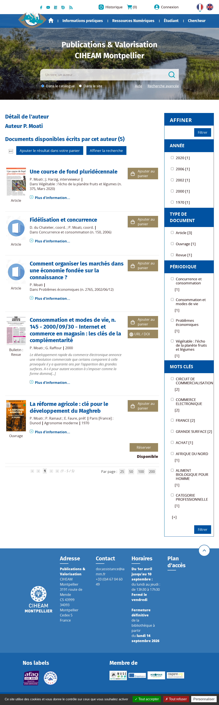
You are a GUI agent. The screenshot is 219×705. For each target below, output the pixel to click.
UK (208, 6)
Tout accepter (148, 699)
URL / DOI (142, 334)
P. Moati (36, 179)
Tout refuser (177, 699)
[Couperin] (175, 675)
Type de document (182, 217)
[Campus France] (50, 678)
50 (131, 471)
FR (198, 6)
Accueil (51, 20)
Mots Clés (181, 367)
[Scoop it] (55, 7)
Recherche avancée (163, 86)
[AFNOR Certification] (31, 678)
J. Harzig (51, 179)
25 (122, 471)
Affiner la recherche (106, 150)
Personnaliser (204, 699)
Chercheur (197, 20)
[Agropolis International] (156, 675)
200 (152, 471)
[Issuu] (63, 7)
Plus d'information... (52, 197)
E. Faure (70, 418)
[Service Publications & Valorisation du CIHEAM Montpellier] (32, 18)
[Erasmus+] (137, 675)
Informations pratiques (82, 20)
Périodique (183, 267)
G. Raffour (53, 348)
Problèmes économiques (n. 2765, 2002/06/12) (76, 289)
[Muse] (118, 675)
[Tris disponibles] (11, 151)
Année (177, 145)
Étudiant (171, 20)
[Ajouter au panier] (133, 173)
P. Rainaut (53, 418)
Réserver (144, 447)
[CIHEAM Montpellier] (38, 599)
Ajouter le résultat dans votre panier (50, 150)
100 (141, 471)
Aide (138, 86)
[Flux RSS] (71, 7)
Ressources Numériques (133, 20)
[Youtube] (48, 7)
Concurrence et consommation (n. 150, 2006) (75, 232)
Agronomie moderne (61, 423)
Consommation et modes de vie (69, 319)
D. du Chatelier (42, 227)
